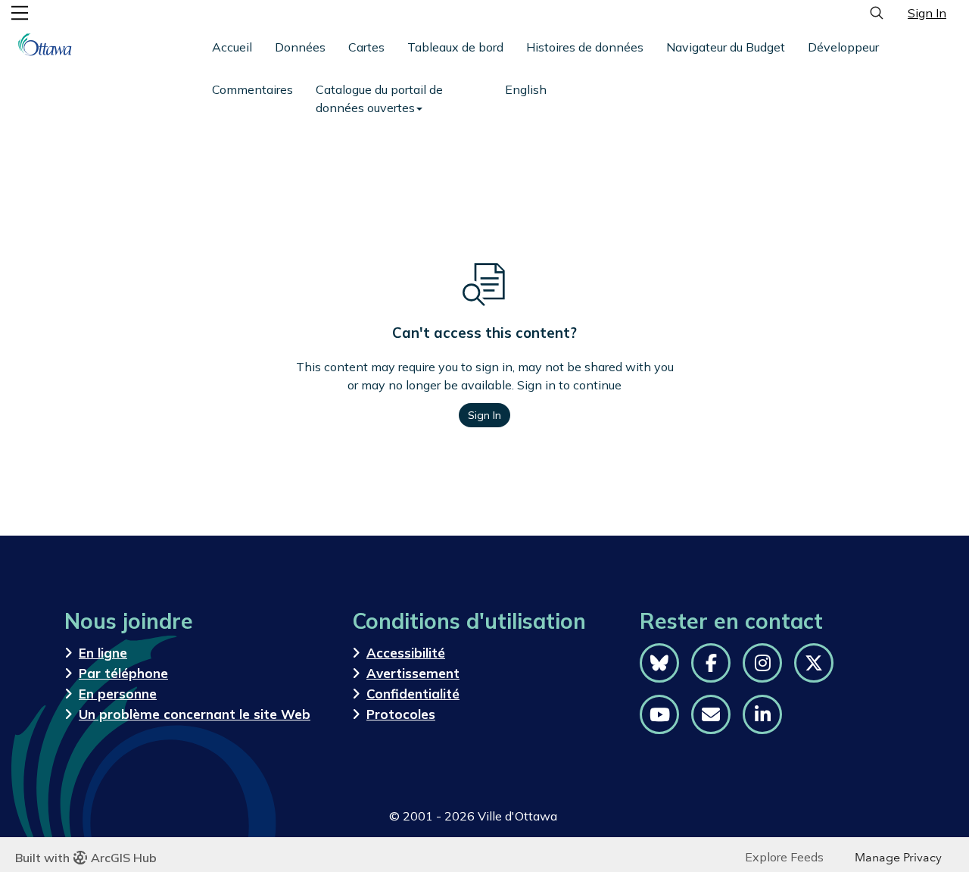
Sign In (927, 12)
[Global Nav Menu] (19, 13)
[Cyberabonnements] (711, 714)
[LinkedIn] (762, 714)
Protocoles (400, 714)
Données (300, 47)
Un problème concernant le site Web (194, 714)
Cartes (366, 47)
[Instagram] (762, 663)
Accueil (232, 47)
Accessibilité (405, 653)
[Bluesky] (659, 663)
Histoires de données (584, 47)
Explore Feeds (784, 856)
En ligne (103, 653)
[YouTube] (659, 714)
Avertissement (413, 673)
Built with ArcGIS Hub (86, 857)
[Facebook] (711, 663)
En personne (118, 694)
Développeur (843, 47)
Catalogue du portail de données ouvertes (379, 98)
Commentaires (252, 89)
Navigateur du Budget (725, 47)
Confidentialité (413, 694)
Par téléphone (123, 673)
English (526, 89)
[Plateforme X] (813, 663)
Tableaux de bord (455, 47)
